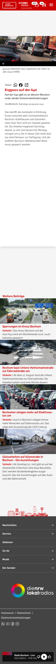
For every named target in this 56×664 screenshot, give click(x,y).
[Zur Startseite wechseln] (9, 5)
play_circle (44, 656)
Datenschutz (24, 613)
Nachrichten (9, 525)
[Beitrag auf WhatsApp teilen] (15, 85)
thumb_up (49, 657)
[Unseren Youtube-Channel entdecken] (8, 624)
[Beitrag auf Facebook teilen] (21, 85)
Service (6, 533)
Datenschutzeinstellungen (15, 617)
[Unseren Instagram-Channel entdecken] (17, 624)
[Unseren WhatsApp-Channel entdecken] (3, 624)
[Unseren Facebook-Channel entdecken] (12, 624)
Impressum (7, 613)
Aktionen (7, 542)
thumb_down (38, 657)
